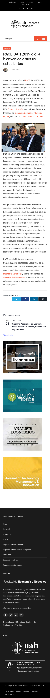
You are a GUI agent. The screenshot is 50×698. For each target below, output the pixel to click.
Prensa (21, 2)
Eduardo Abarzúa (15, 109)
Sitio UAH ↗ (26, 5)
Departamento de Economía (13, 544)
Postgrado (7, 555)
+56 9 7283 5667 (16, 625)
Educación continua (10, 560)
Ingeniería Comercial (24, 113)
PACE (27, 80)
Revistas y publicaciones (12, 565)
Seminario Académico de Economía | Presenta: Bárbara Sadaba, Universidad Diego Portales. (29, 326)
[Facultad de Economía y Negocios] (25, 23)
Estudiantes (12, 2)
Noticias (30, 2)
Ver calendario (9, 335)
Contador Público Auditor (32, 116)
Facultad (6, 529)
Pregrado (6, 539)
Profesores (7, 534)
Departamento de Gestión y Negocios (17, 550)
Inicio (5, 524)
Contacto (39, 2)
